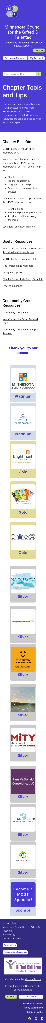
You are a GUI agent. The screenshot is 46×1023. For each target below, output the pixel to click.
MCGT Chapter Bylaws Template (20, 259)
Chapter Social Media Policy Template (23, 279)
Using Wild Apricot (12, 272)
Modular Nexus (33, 979)
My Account (36, 58)
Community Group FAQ (15, 312)
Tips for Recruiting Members (18, 265)
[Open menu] (4, 68)
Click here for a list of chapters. (19, 226)
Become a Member (15, 58)
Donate (39, 50)
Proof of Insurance (12, 286)
